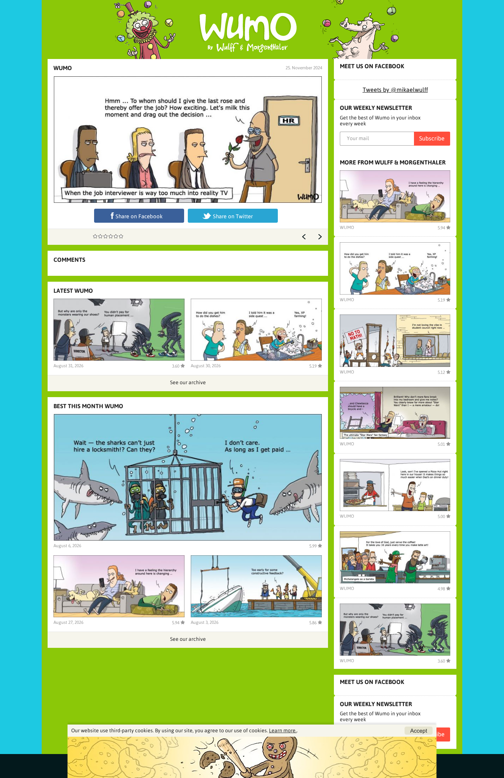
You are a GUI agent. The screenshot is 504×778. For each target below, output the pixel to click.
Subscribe (432, 138)
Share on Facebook (139, 216)
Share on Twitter (233, 216)
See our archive (188, 382)
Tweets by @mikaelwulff (395, 89)
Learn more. (283, 730)
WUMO (62, 68)
